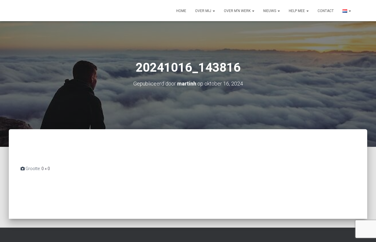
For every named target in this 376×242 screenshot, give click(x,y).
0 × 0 (45, 168)
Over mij (203, 11)
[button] (213, 11)
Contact (326, 11)
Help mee (297, 11)
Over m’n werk (237, 11)
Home (181, 11)
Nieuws (270, 11)
